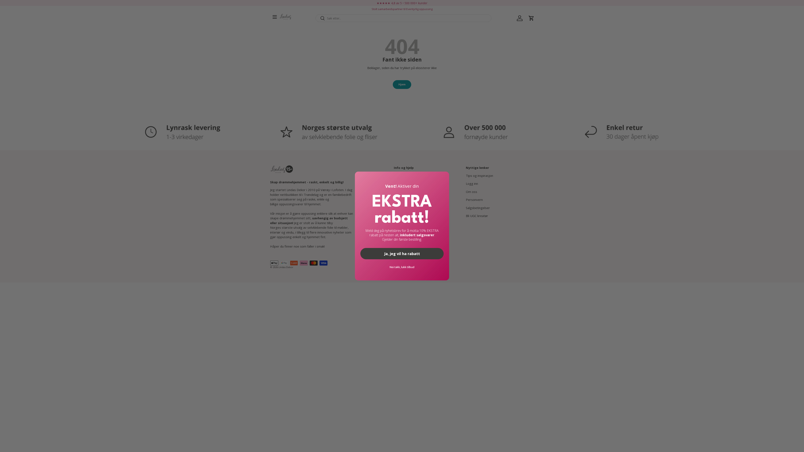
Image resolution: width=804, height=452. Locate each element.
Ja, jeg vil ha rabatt (402, 253)
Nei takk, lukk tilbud (402, 267)
